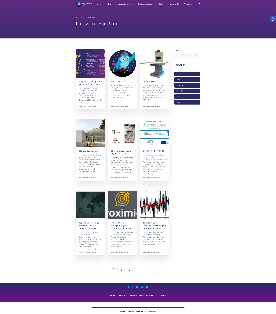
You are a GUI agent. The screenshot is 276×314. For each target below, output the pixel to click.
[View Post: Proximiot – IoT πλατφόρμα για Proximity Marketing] (122, 205)
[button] (273, 19)
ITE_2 (80, 106)
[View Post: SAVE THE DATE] (122, 63)
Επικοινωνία (122, 295)
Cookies (163, 295)
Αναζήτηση (178, 51)
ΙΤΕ (144, 106)
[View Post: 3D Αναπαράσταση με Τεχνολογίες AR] (122, 133)
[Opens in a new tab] (128, 287)
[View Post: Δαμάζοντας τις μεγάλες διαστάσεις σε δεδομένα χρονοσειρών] (154, 205)
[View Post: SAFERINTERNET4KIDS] (154, 133)
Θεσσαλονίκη (181, 91)
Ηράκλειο (82, 54)
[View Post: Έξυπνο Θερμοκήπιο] (90, 133)
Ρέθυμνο (180, 102)
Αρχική (112, 295)
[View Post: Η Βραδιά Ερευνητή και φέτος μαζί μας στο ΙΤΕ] (90, 63)
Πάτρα (179, 96)
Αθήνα (179, 74)
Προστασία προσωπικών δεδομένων (143, 295)
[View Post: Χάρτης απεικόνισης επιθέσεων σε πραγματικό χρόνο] (90, 205)
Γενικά (179, 79)
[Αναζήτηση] (197, 55)
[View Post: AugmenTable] (154, 63)
